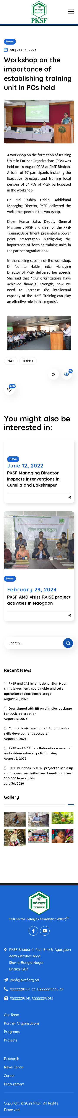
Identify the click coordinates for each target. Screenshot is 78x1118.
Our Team (11, 1015)
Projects (10, 1040)
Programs (12, 1032)
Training (28, 360)
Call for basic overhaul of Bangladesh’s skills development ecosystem (36, 730)
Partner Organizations (21, 1023)
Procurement (14, 1084)
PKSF (11, 360)
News (9, 41)
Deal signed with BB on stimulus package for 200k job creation (38, 711)
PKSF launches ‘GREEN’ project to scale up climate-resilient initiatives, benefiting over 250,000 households (38, 773)
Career (9, 1075)
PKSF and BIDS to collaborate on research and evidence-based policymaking (38, 750)
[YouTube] (45, 931)
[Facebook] (33, 931)
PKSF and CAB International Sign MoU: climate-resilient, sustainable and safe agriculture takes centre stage (35, 689)
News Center (14, 1067)
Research (11, 1058)
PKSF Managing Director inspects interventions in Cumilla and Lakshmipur (33, 479)
